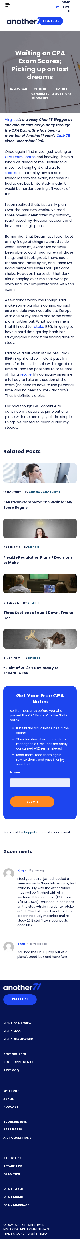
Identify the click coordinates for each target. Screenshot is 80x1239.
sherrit (33, 603)
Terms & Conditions (18, 1233)
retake (38, 326)
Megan (33, 547)
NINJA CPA (10, 1229)
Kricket (34, 658)
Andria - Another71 (44, 492)
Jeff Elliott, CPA (62, 91)
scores (11, 172)
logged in (31, 832)
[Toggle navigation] (7, 5)
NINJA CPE (45, 1229)
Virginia (11, 119)
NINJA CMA (28, 1229)
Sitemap (42, 1233)
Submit (32, 802)
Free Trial (51, 21)
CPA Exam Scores (20, 156)
